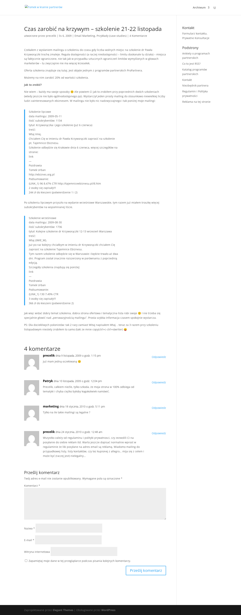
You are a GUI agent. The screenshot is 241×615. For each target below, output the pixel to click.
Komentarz (32, 485)
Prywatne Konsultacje (195, 38)
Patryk (48, 381)
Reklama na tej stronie (196, 101)
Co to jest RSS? (191, 63)
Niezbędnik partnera (195, 85)
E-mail (29, 540)
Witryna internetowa (37, 552)
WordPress (108, 610)
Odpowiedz (159, 357)
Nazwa (29, 528)
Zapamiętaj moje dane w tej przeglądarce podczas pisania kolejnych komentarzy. (80, 561)
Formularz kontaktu (194, 33)
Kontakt (187, 80)
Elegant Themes (63, 610)
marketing (51, 406)
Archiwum (199, 7)
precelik (51, 36)
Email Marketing (85, 36)
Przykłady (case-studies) (112, 36)
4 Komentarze (138, 36)
